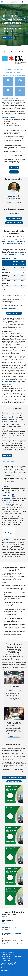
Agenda (9, 69)
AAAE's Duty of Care (12, 241)
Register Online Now (14, 313)
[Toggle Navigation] (26, 2)
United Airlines (6, 498)
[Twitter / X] (11, 963)
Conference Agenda (14, 218)
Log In (14, 2)
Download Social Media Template (14, 777)
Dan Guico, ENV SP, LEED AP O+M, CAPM (12, 933)
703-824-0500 (6, 960)
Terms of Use (4, 967)
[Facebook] (2, 963)
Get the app (14, 172)
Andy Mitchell (13, 196)
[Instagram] (5, 963)
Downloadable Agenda (14, 222)
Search (22, 2)
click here (19, 542)
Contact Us (3, 973)
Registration (17, 69)
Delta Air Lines (6, 539)
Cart (19, 2)
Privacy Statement (5, 970)
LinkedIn (16, 771)
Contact (22, 75)
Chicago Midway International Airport (14, 468)
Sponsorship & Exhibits (10, 75)
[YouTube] (15, 963)
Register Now (7, 37)
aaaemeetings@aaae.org (9, 303)
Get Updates (14, 167)
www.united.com (9, 504)
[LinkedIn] (8, 963)
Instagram (22, 771)
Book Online (7, 455)
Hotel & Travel (11, 72)
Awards (19, 72)
